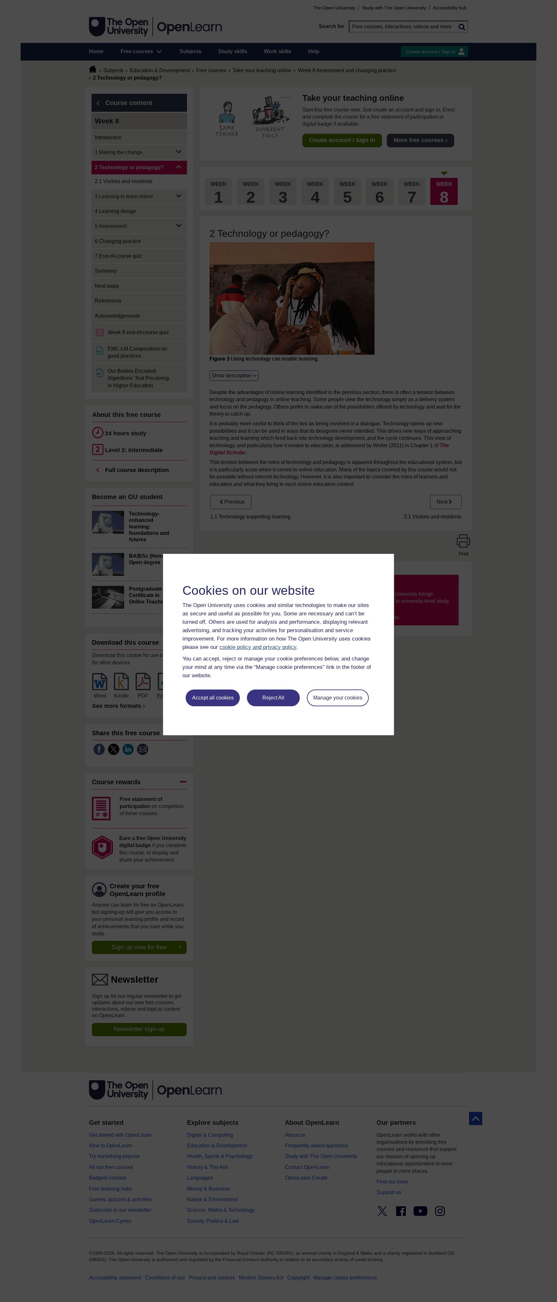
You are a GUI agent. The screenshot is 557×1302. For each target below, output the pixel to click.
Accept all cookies (213, 697)
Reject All (273, 697)
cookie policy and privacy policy (258, 647)
